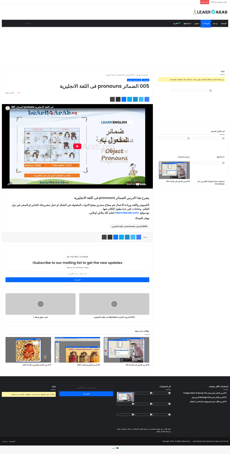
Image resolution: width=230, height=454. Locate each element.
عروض (197, 23)
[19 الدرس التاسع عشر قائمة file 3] (126, 350)
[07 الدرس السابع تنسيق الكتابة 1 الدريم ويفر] (143, 397)
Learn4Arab (196, 441)
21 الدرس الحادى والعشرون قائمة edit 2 (37, 365)
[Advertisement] (115, 46)
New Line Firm (221, 441)
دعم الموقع (187, 23)
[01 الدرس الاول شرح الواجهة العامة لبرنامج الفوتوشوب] (143, 407)
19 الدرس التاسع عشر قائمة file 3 (137, 365)
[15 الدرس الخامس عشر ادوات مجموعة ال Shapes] (125, 418)
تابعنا (54, 386)
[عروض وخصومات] (174, 145)
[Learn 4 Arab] (210, 12)
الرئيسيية (12, 441)
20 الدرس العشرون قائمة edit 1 (88, 365)
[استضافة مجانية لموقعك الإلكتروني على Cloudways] (209, 170)
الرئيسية (224, 23)
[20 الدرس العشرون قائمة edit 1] (77, 350)
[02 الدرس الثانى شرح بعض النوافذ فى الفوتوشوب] (162, 407)
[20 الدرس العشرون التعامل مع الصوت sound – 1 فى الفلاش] (162, 397)
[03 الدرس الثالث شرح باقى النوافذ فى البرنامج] (125, 407)
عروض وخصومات (183, 157)
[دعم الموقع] (209, 145)
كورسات (206, 23)
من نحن (215, 23)
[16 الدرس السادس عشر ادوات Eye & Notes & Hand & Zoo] (143, 418)
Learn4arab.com (127, 213)
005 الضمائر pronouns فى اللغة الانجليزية (129, 226)
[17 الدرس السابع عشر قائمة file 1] (162, 418)
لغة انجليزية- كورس (134, 80)
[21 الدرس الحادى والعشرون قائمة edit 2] (28, 350)
